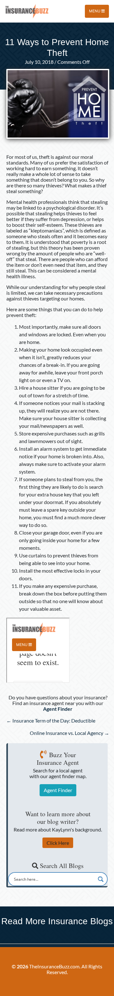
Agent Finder (58, 790)
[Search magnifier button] (100, 879)
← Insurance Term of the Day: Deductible (50, 720)
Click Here (58, 843)
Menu (95, 11)
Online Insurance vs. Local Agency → (69, 733)
